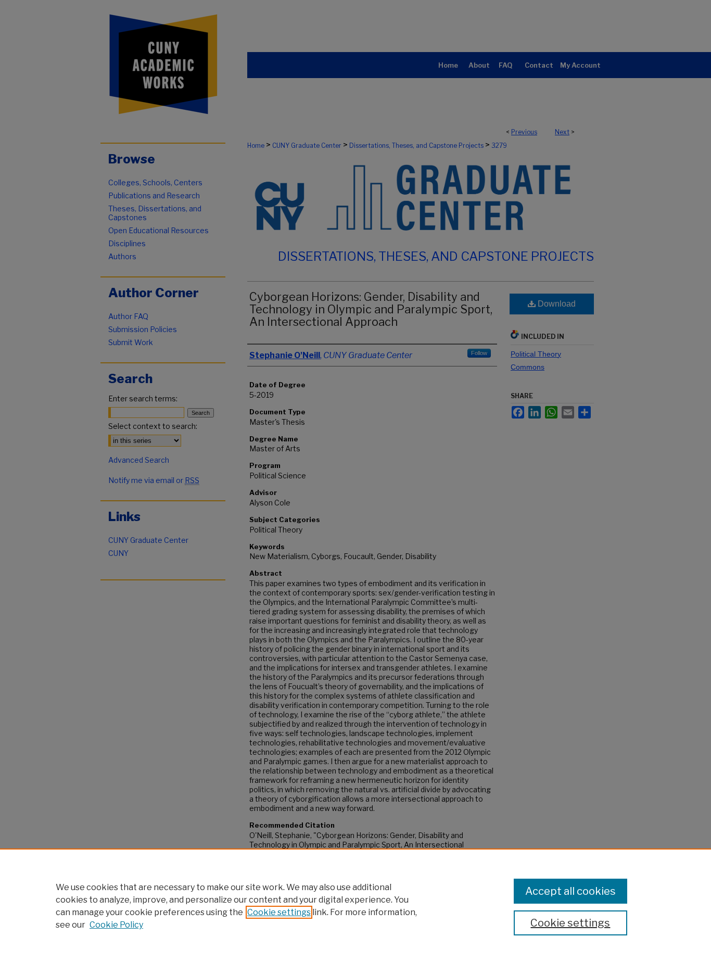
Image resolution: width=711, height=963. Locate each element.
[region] (355, 905)
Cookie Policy (116, 925)
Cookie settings (279, 912)
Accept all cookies (570, 891)
